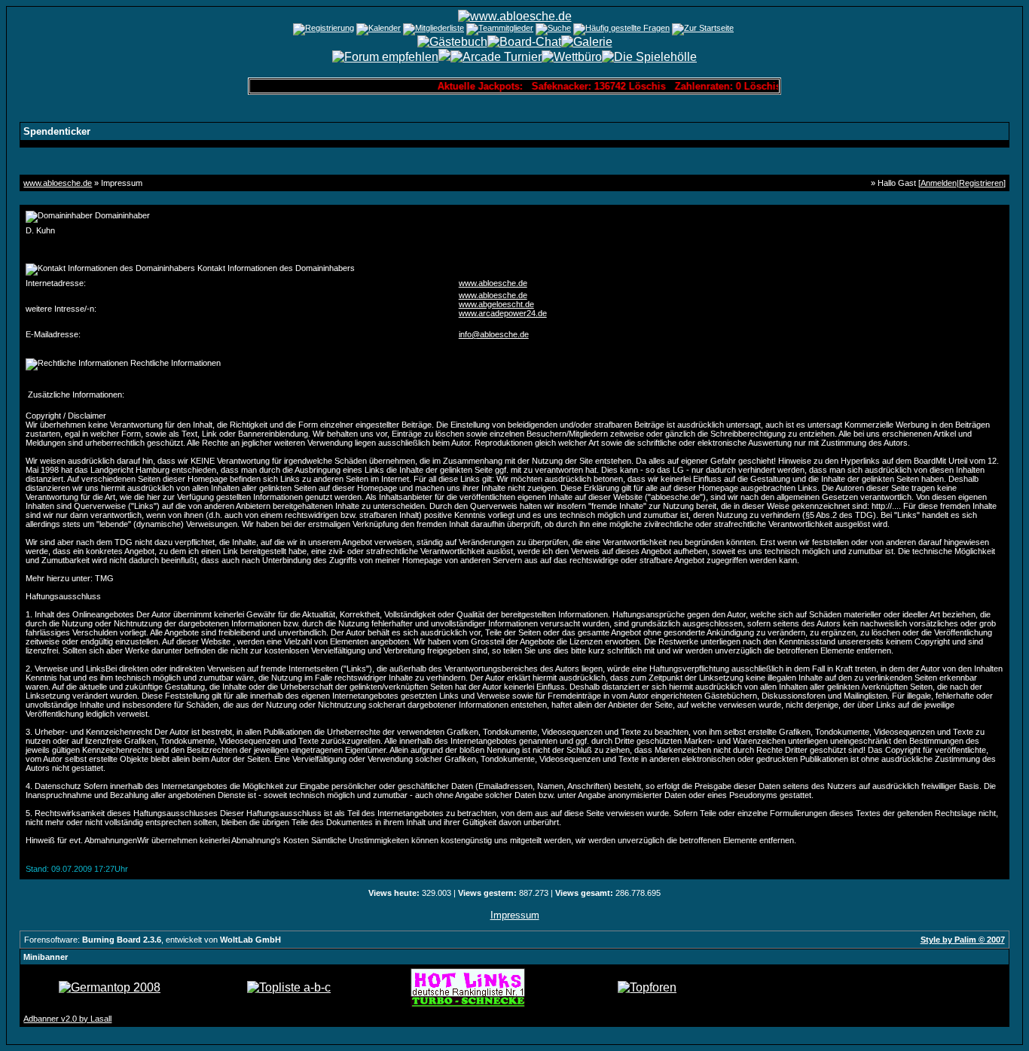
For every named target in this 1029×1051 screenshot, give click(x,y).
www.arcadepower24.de (503, 313)
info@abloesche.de (494, 334)
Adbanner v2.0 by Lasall (67, 1018)
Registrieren (981, 182)
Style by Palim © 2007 (963, 939)
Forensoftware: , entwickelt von (152, 939)
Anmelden (939, 182)
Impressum (514, 915)
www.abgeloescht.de (496, 304)
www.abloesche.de (57, 182)
